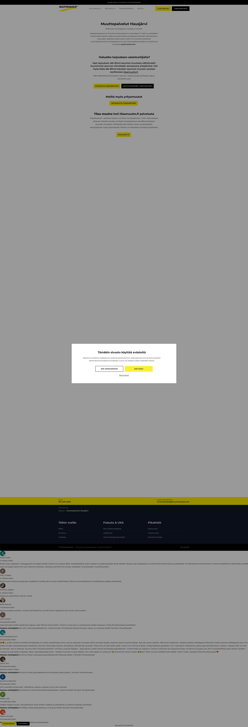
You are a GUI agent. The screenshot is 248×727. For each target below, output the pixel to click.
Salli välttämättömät (109, 369)
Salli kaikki (138, 369)
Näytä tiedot (124, 375)
